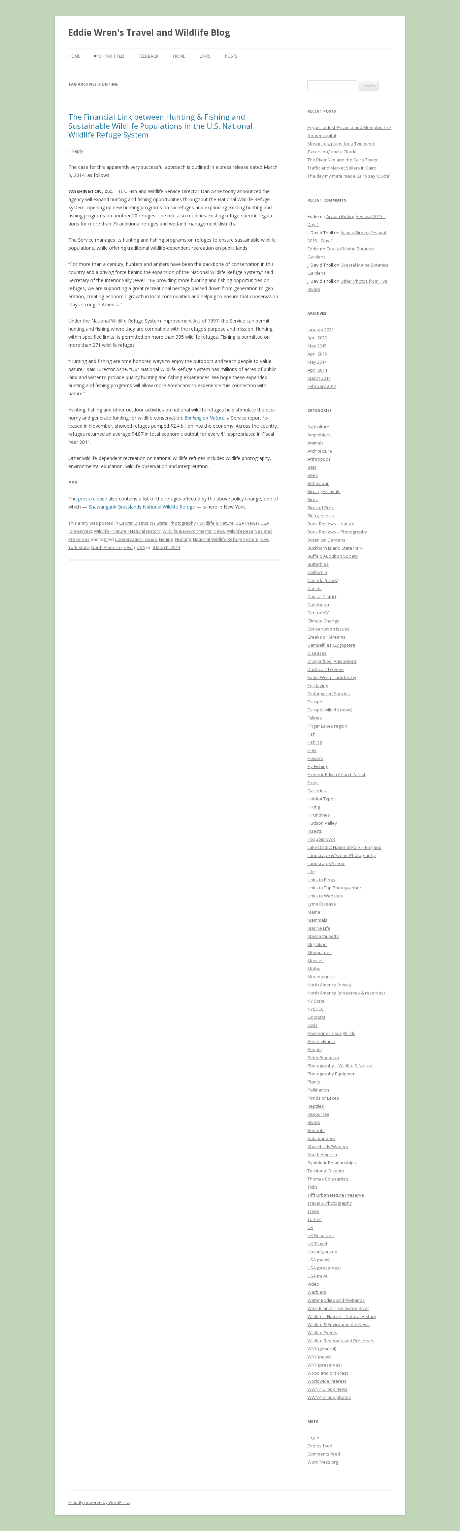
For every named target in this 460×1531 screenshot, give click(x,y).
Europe (314, 702)
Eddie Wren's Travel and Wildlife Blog (149, 32)
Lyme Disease (321, 904)
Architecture (319, 451)
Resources (318, 1114)
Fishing (166, 539)
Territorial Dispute (325, 1171)
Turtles (314, 1219)
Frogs (313, 782)
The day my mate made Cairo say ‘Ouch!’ (348, 176)
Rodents (316, 1130)
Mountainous (321, 977)
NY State (158, 523)
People (314, 1049)
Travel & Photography (329, 1203)
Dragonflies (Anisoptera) (332, 661)
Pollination (318, 1090)
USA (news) (247, 523)
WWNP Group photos (329, 1397)
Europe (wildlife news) (329, 710)
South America (322, 1155)
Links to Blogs (321, 880)
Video (313, 1284)
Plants (313, 1082)
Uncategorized (322, 1252)
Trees (313, 1211)
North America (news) (113, 547)
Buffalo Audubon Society (332, 556)
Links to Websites (325, 896)
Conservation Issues (136, 539)
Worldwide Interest (326, 1381)
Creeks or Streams (326, 637)
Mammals (317, 920)
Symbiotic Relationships (331, 1163)
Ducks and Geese (325, 669)
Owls (312, 1025)
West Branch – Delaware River (338, 1308)
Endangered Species (328, 694)
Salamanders (321, 1138)
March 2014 (319, 378)
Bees (312, 475)
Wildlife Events (322, 1332)
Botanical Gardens (326, 540)
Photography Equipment (332, 1074)
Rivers (313, 1122)
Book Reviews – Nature (331, 524)
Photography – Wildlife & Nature (340, 1066)
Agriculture (318, 427)
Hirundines (318, 815)
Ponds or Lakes (323, 1098)
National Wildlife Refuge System (225, 539)
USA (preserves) (323, 1268)
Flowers (315, 758)
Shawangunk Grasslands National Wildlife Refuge (142, 506)
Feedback (148, 56)
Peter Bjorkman (323, 1057)
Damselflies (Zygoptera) (331, 645)
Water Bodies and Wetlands (336, 1300)
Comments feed (323, 1454)
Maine (313, 912)
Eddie (313, 249)
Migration (317, 944)
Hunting (183, 539)
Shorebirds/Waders (327, 1146)
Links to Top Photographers (335, 888)
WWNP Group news (327, 1389)
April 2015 (317, 354)
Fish (311, 734)
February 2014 (321, 386)
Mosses (315, 960)
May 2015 (317, 346)
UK (310, 1227)
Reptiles (315, 1106)
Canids (314, 588)
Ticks (312, 1187)
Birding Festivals (323, 491)
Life (311, 871)
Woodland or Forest (327, 1373)
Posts (231, 56)
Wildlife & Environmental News (194, 531)
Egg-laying (317, 685)
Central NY (318, 613)
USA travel (318, 1276)
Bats (312, 467)
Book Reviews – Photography (337, 532)
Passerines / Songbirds (331, 1033)
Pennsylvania (321, 1041)
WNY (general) (321, 1349)
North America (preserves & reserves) (346, 993)
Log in (313, 1438)
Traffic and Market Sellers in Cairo (341, 168)
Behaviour (318, 483)
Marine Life (318, 928)
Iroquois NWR (321, 839)
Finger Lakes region (327, 726)
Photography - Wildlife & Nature (201, 523)
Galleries (316, 791)
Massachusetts (323, 936)
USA (141, 547)
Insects (314, 831)
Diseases (317, 653)
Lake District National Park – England (344, 847)
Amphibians (319, 435)
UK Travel (317, 1244)
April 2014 (317, 370)
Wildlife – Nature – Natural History (341, 1316)
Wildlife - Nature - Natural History (127, 531)
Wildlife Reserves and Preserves (340, 1341)
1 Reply (75, 151)
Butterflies (318, 564)
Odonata (316, 1017)
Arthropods (319, 459)
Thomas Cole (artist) (327, 1179)
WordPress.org (322, 1462)
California (317, 572)
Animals (315, 443)
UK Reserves (320, 1235)
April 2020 (317, 338)
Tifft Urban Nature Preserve (335, 1195)
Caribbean (318, 605)
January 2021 (320, 330)
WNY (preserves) (324, 1365)
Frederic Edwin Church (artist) (336, 774)
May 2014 (317, 362)
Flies (312, 750)
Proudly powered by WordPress (99, 1502)
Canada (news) (322, 580)
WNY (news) (319, 1357)
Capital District (133, 523)
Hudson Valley (322, 823)
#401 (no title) (109, 56)
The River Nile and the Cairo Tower (342, 160)
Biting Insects (320, 516)
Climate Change (323, 621)
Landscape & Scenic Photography (341, 855)
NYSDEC (315, 1009)
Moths (313, 969)
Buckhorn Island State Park (335, 548)
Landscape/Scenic (326, 863)
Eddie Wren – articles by (331, 677)
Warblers (316, 1292)
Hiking (313, 807)
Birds (312, 499)
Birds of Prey (320, 507)
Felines (314, 718)
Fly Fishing (317, 766)
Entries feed (319, 1446)
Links (205, 56)
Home (74, 56)
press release (92, 498)
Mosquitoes (319, 952)
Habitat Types (321, 799)
